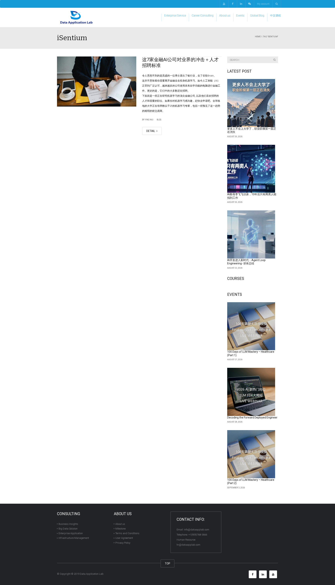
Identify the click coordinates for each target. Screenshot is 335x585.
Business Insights (68, 523)
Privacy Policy (122, 542)
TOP (167, 563)
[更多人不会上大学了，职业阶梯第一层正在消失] (251, 103)
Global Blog (257, 15)
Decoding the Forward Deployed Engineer (252, 417)
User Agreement (124, 537)
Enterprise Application (71, 533)
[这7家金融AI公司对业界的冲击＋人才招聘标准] (96, 81)
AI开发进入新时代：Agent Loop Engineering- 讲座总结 (246, 262)
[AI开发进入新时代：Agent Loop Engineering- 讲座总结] (251, 234)
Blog (159, 120)
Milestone (120, 528)
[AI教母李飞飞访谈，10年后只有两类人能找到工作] (251, 169)
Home (258, 36)
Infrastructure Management (74, 537)
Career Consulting (202, 15)
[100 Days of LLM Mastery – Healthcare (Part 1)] (251, 326)
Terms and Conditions (127, 533)
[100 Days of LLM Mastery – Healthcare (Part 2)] (251, 454)
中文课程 (275, 15)
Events (240, 15)
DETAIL (151, 131)
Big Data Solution (68, 528)
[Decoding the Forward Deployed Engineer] (251, 392)
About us (224, 15)
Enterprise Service (175, 15)
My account (263, 3)
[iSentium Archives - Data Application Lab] (76, 17)
